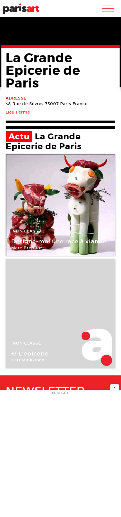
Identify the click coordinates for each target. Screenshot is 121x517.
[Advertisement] (60, 455)
